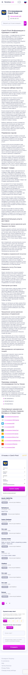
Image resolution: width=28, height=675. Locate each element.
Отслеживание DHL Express (11, 433)
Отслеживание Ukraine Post (11, 430)
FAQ (2, 663)
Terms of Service (6, 665)
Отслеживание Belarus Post (11, 437)
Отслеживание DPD (9, 423)
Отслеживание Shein (9, 447)
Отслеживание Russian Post (11, 416)
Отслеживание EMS (9, 426)
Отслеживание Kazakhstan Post (12, 440)
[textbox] (14, 23)
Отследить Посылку (7, 658)
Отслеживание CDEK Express (11, 420)
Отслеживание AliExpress (10, 444)
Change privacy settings (8, 670)
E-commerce (5, 661)
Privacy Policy (5, 668)
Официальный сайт (15, 16)
